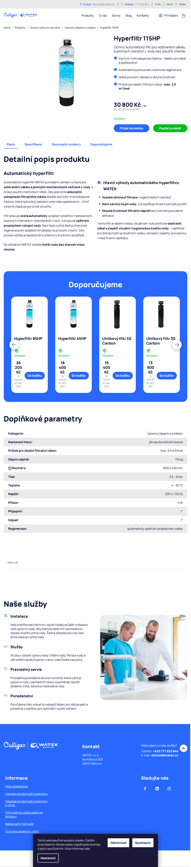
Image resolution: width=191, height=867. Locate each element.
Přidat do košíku (131, 128)
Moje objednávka (16, 786)
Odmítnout (118, 843)
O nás (158, 4)
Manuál (13, 562)
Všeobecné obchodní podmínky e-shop (26, 803)
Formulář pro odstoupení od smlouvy (24, 814)
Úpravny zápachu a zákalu (165, 433)
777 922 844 (137, 4)
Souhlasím (143, 843)
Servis (170, 4)
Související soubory (66, 144)
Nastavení (48, 858)
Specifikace (33, 144)
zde (87, 848)
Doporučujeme (101, 144)
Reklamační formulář (19, 824)
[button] (14, 344)
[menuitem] (87, 15)
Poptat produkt (170, 128)
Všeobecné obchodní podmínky (26, 794)
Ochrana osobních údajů (22, 831)
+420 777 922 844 (165, 751)
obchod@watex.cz (99, 4)
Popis (11, 144)
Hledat (182, 4)
